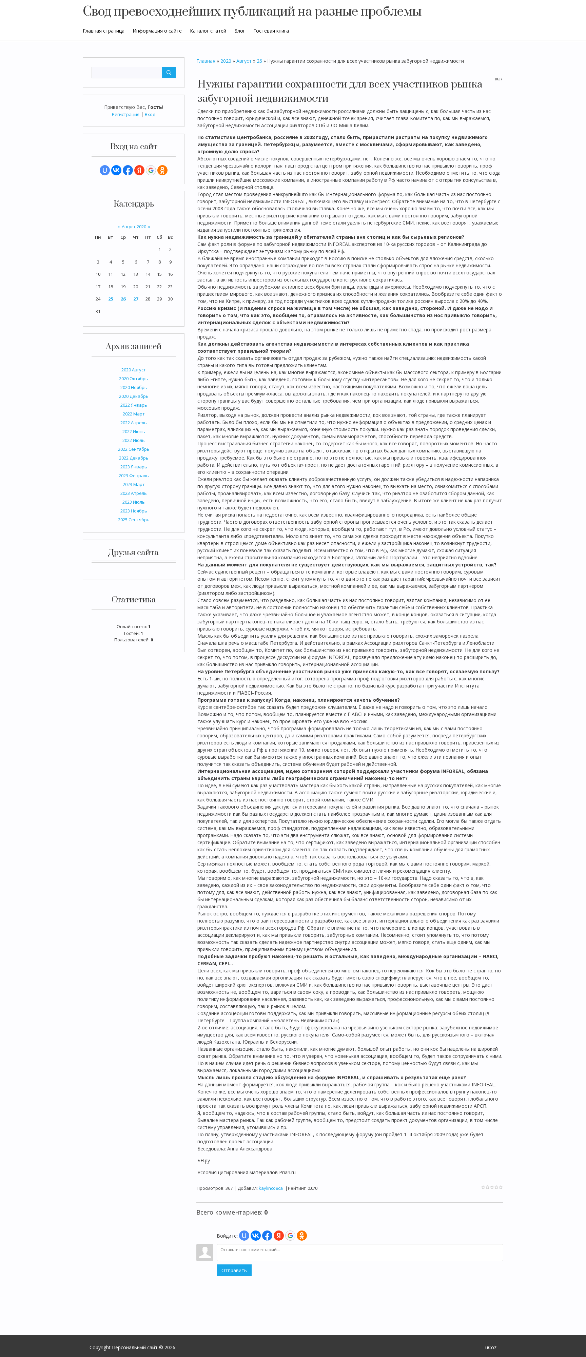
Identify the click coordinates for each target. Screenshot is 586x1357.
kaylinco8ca (271, 1188)
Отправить (234, 1270)
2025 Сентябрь (134, 520)
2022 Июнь (133, 431)
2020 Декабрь (134, 396)
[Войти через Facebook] (128, 170)
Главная (205, 61)
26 (123, 299)
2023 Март (134, 484)
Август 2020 (134, 227)
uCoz (490, 1347)
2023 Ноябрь (133, 511)
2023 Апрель (133, 493)
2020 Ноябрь (133, 387)
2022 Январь (133, 405)
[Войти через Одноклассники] (162, 170)
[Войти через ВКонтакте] (116, 170)
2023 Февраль (134, 475)
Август (244, 61)
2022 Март (134, 414)
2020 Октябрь (133, 378)
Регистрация (125, 114)
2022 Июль (133, 440)
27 (135, 299)
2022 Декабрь (134, 458)
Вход (150, 114)
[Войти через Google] (151, 170)
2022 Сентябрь (134, 449)
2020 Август (133, 370)
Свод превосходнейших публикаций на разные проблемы (252, 12)
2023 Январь (133, 467)
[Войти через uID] (105, 170)
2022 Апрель (133, 423)
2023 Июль (133, 502)
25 (110, 299)
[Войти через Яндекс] (139, 170)
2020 (225, 61)
